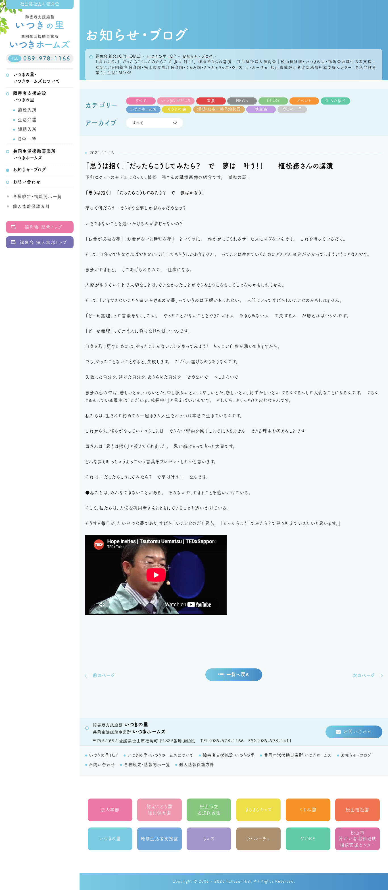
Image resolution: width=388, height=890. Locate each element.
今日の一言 (292, 109)
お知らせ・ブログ (30, 169)
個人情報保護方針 (31, 206)
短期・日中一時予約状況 (219, 109)
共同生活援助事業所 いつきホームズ (298, 755)
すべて (141, 101)
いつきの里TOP (103, 755)
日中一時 (27, 139)
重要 (211, 101)
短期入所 (27, 129)
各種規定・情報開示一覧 (37, 196)
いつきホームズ (143, 109)
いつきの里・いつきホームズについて (160, 755)
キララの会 (176, 109)
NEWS (242, 101)
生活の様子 (335, 101)
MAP (189, 741)
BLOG (273, 101)
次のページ (363, 675)
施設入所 (27, 110)
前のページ (104, 675)
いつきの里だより (176, 101)
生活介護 (27, 119)
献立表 (261, 109)
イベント (304, 101)
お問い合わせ (27, 182)
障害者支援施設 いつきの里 (229, 755)
